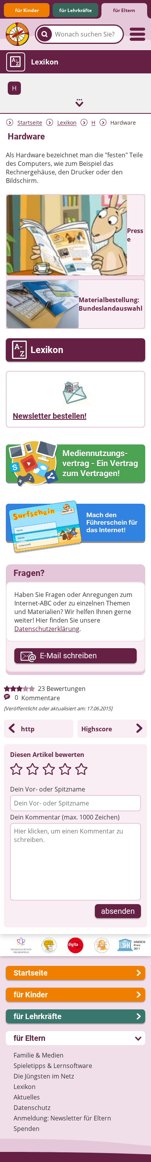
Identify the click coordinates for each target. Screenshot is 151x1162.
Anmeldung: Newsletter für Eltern (62, 1118)
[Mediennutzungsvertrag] (75, 464)
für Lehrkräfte (75, 10)
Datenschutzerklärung (46, 628)
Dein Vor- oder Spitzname (47, 789)
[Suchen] (44, 34)
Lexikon (67, 123)
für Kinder (27, 10)
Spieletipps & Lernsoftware (53, 1065)
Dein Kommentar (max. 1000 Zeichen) (65, 817)
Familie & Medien (38, 1055)
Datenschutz (32, 1107)
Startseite (29, 123)
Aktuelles (27, 1097)
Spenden (26, 1128)
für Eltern (124, 10)
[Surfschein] (75, 527)
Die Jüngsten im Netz (44, 1076)
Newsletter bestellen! (49, 416)
